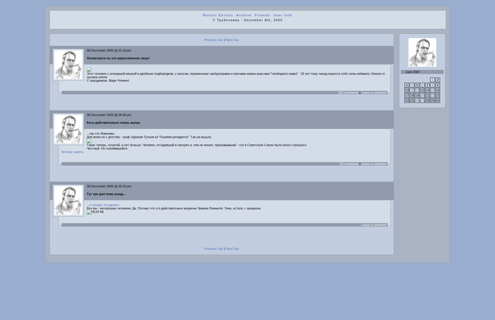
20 (422, 95)
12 (417, 90)
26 (417, 100)
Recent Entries (218, 15)
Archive (244, 15)
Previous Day (213, 40)
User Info (283, 15)
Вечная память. (73, 152)
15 (432, 90)
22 (432, 95)
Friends (262, 15)
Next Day (232, 40)
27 (422, 100)
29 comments (349, 164)
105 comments (348, 92)
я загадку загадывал (104, 205)
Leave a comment (373, 92)
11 (412, 90)
